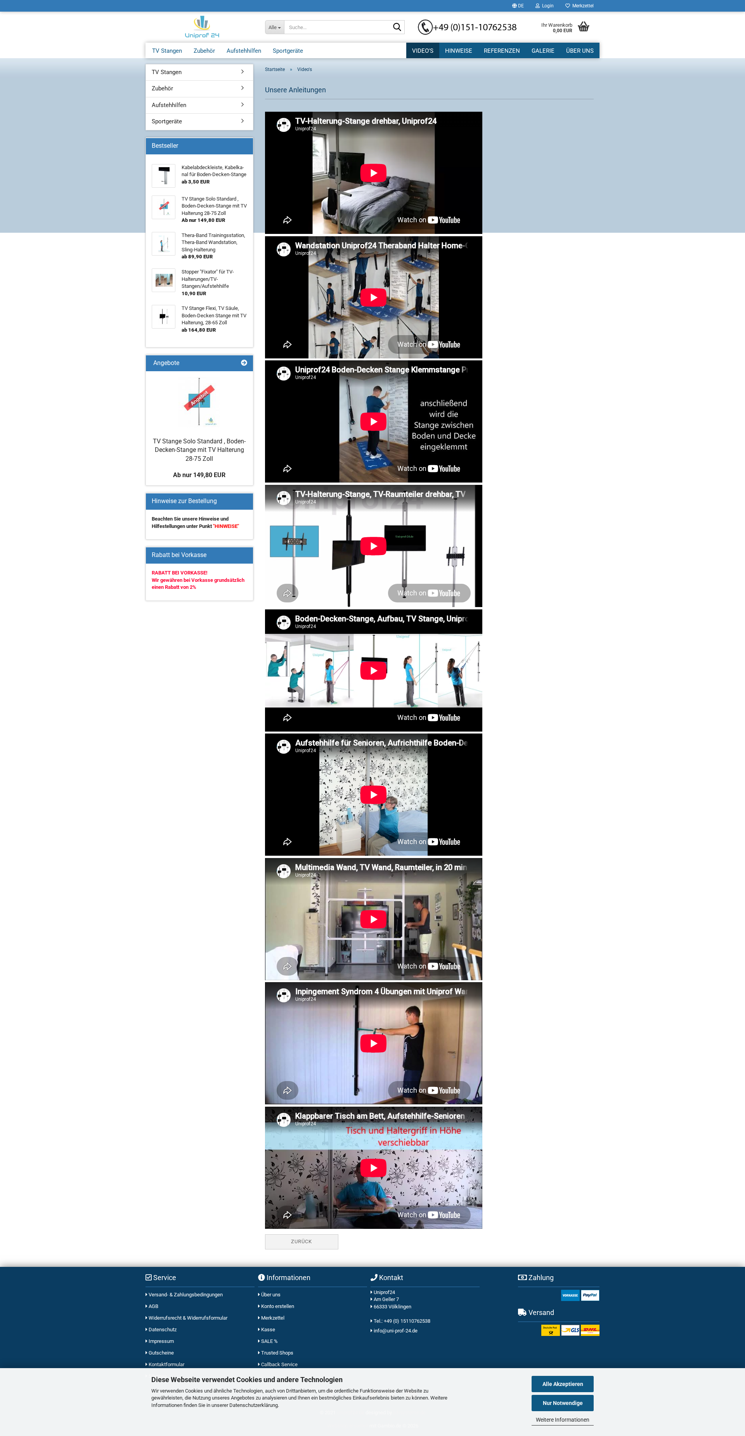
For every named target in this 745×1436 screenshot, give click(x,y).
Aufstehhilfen (244, 50)
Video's (422, 50)
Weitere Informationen (562, 1420)
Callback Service (279, 1364)
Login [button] (547, 6)
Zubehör (204, 50)
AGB (152, 1306)
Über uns (580, 50)
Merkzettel (582, 6)
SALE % (269, 1341)
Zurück (301, 1241)
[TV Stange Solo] (199, 402)
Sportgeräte (288, 50)
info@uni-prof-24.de (396, 1331)
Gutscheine (160, 1353)
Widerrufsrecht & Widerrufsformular (187, 1318)
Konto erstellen (277, 1306)
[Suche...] (397, 28)
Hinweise (458, 50)
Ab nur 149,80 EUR (199, 475)
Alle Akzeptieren (562, 1384)
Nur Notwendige (563, 1403)
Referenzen (502, 50)
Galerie (543, 50)
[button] (518, 6)
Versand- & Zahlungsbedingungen (185, 1295)
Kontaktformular (165, 1364)
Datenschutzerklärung (253, 1405)
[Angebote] (244, 363)
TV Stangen (167, 50)
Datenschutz (162, 1329)
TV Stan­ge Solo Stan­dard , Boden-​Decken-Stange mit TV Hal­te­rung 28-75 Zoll (199, 450)
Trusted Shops (276, 1353)
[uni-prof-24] (202, 27)
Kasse (267, 1329)
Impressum (160, 1341)
